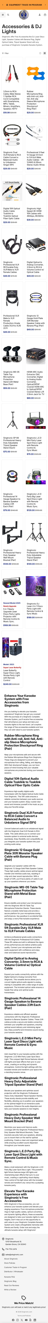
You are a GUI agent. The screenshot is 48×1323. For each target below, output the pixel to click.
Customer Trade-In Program (15, 1267)
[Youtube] (26, 1320)
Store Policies (9, 1263)
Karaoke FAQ (9, 1277)
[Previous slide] (2, 5)
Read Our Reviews (11, 1285)
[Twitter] (21, 1320)
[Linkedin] (34, 1320)
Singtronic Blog (10, 1281)
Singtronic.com (27, 1312)
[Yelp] (30, 1320)
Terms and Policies (24, 1316)
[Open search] (8, 14)
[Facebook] (13, 1320)
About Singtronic (11, 1259)
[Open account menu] (39, 14)
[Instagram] (17, 1320)
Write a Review (10, 1290)
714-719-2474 (11, 1249)
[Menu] (3, 15)
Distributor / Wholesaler (13, 1271)
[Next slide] (45, 5)
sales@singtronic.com (14, 1254)
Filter (7, 53)
